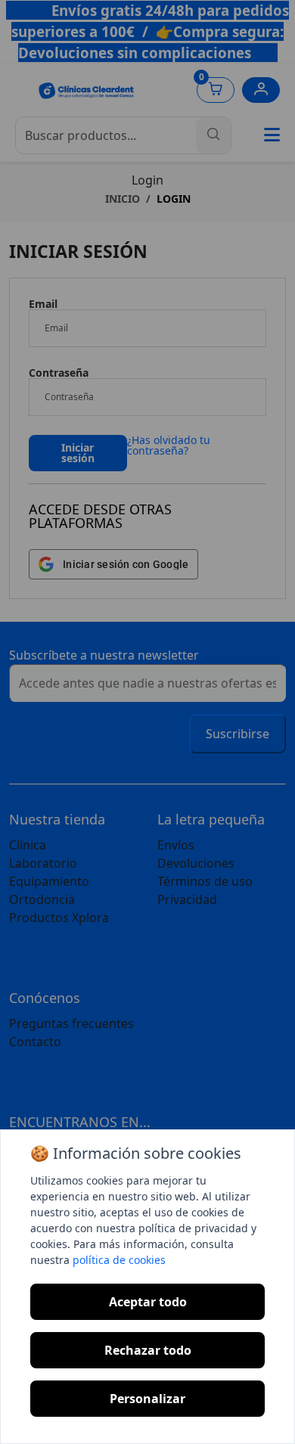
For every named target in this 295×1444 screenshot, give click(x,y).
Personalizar (147, 1398)
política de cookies (119, 1260)
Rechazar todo (147, 1350)
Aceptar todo (148, 1301)
